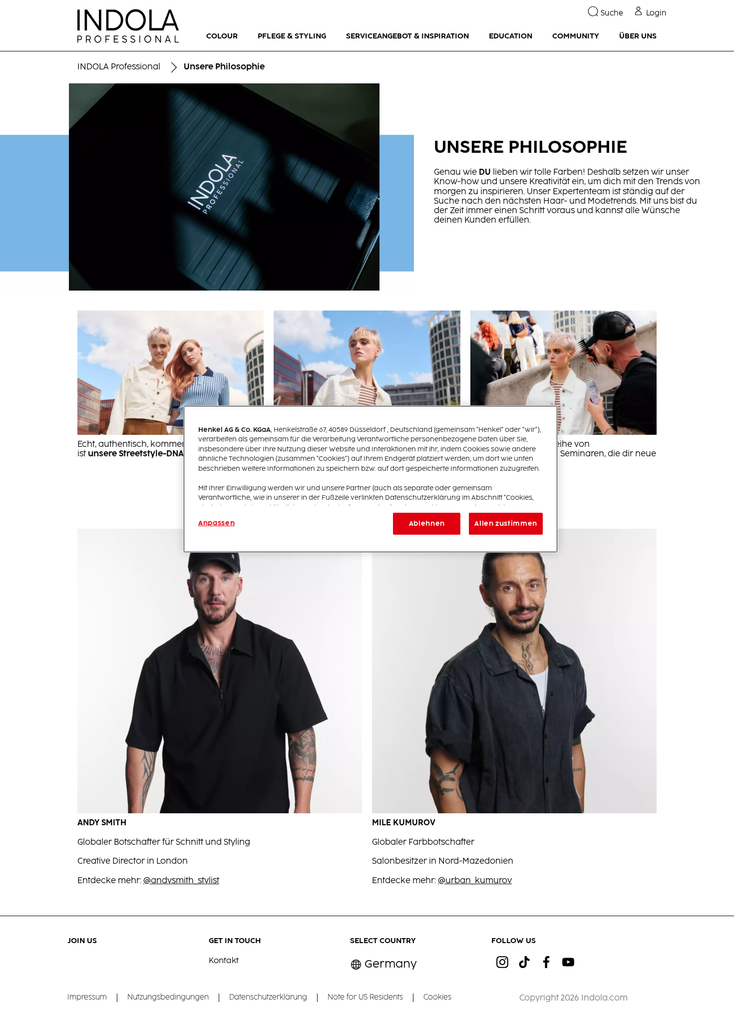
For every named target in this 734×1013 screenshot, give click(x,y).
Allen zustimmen (505, 524)
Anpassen (216, 523)
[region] (370, 479)
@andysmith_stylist (181, 881)
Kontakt (224, 961)
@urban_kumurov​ (475, 881)
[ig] (502, 962)
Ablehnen (427, 524)
